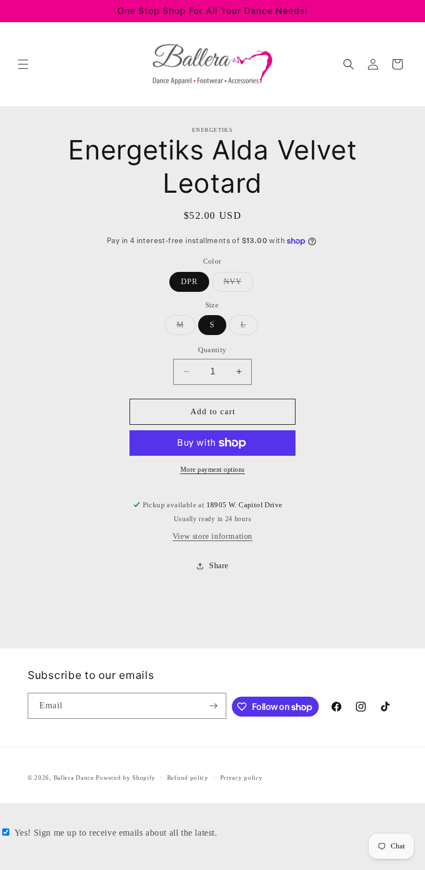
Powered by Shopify (126, 777)
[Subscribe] (213, 706)
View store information (212, 536)
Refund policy (188, 777)
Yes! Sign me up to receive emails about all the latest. (115, 832)
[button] (23, 64)
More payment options (212, 469)
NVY (238, 284)
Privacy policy (241, 777)
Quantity (212, 350)
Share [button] (219, 566)
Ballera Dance (74, 777)
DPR (189, 281)
